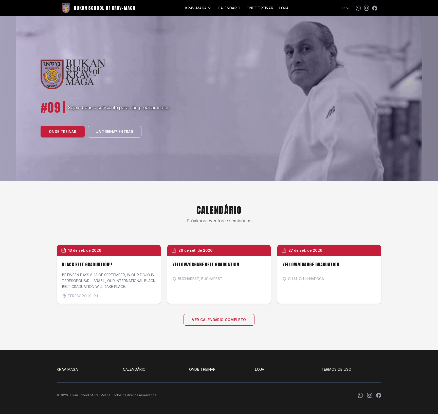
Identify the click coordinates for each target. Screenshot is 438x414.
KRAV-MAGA (196, 8)
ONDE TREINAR (260, 8)
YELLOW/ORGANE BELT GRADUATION (205, 264)
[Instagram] (366, 8)
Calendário (134, 369)
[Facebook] (374, 8)
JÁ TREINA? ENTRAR (114, 131)
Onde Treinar (202, 369)
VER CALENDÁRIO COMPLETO (219, 320)
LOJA (283, 8)
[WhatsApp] (358, 8)
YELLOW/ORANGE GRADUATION (310, 264)
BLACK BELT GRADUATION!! (87, 264)
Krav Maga (67, 369)
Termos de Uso (336, 369)
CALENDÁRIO (229, 8)
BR (343, 8)
